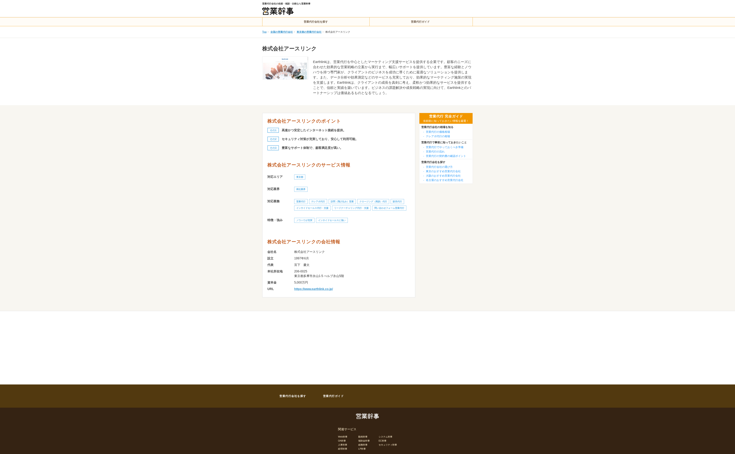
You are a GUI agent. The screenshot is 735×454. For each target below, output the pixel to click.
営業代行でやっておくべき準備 (443, 147)
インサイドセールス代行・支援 (312, 208)
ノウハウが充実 (304, 220)
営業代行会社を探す (316, 21)
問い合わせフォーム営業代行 (389, 208)
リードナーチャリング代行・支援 (351, 208)
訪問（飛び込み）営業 (342, 201)
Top (264, 31)
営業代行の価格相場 (436, 131)
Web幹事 (342, 436)
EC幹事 (382, 440)
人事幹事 (342, 444)
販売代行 (397, 201)
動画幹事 (363, 436)
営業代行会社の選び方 (438, 166)
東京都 (299, 177)
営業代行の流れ (434, 151)
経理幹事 (342, 448)
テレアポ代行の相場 (436, 136)
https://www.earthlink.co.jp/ (313, 289)
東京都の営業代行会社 (309, 31)
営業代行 (300, 201)
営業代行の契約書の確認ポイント (444, 155)
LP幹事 (362, 448)
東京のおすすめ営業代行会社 (442, 171)
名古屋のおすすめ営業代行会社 (443, 180)
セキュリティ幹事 (388, 444)
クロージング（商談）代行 (373, 201)
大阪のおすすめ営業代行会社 (442, 175)
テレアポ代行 (318, 201)
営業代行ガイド (420, 21)
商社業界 (300, 189)
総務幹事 (363, 444)
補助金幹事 (364, 440)
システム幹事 (385, 436)
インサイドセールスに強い (332, 220)
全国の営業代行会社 (281, 31)
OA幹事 (342, 440)
